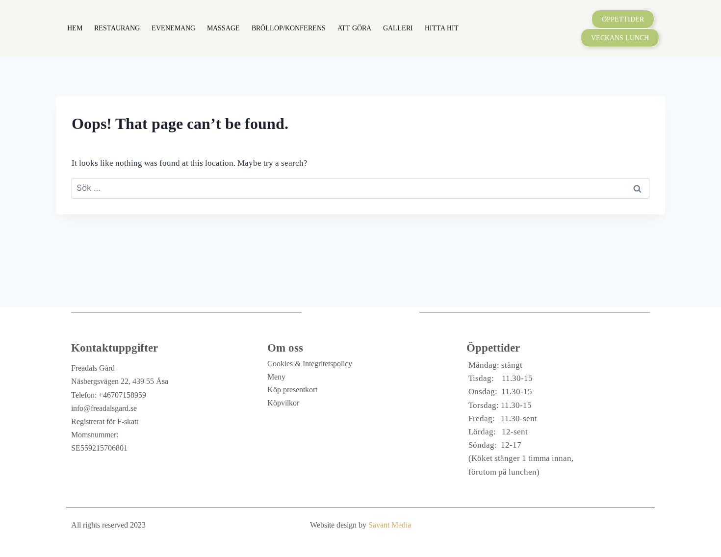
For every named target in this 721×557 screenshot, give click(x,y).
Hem (74, 28)
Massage (223, 28)
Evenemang (173, 28)
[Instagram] (620, 524)
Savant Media (389, 525)
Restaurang (117, 28)
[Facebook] (640, 524)
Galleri (398, 28)
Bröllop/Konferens (289, 28)
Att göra (354, 28)
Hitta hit (442, 28)
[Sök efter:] (360, 188)
